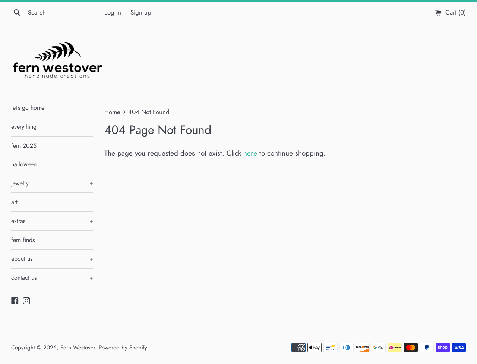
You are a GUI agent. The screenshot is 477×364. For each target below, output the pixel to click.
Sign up (140, 12)
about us (52, 258)
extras (52, 221)
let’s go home (27, 107)
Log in (112, 12)
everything (24, 126)
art (14, 202)
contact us (52, 277)
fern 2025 (24, 145)
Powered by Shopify (123, 347)
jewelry (52, 183)
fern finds (23, 240)
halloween (24, 164)
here (250, 153)
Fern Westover (77, 347)
